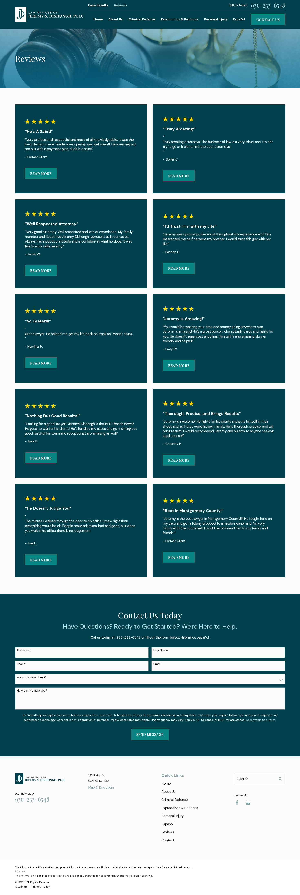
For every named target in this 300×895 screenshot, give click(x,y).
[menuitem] (21, 887)
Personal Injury (172, 816)
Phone (21, 664)
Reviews (120, 5)
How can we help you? (32, 690)
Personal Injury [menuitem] (215, 19)
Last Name (160, 650)
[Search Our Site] (280, 779)
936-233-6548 (268, 5)
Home (166, 783)
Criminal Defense (174, 799)
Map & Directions (101, 787)
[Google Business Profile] (248, 802)
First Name (24, 650)
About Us (168, 791)
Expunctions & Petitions (179, 808)
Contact (167, 840)
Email (157, 664)
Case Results (98, 5)
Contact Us (268, 19)
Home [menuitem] (98, 19)
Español (167, 824)
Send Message (149, 734)
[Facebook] (237, 802)
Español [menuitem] (239, 19)
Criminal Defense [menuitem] (142, 19)
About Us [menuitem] (116, 19)
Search (242, 779)
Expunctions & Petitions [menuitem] (179, 19)
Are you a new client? (31, 677)
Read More (41, 173)
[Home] (49, 14)
